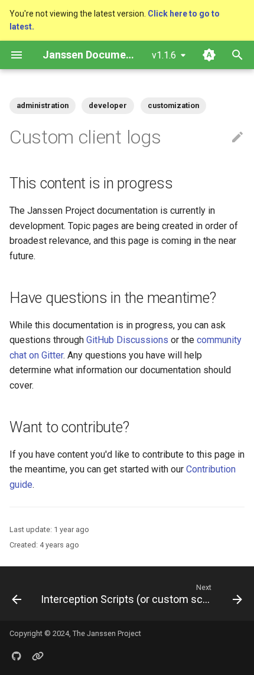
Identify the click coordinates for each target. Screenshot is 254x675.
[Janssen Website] (37, 656)
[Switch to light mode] (209, 55)
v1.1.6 (164, 55)
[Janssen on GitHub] (16, 656)
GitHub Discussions (127, 339)
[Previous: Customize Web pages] (15, 593)
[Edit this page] (237, 137)
